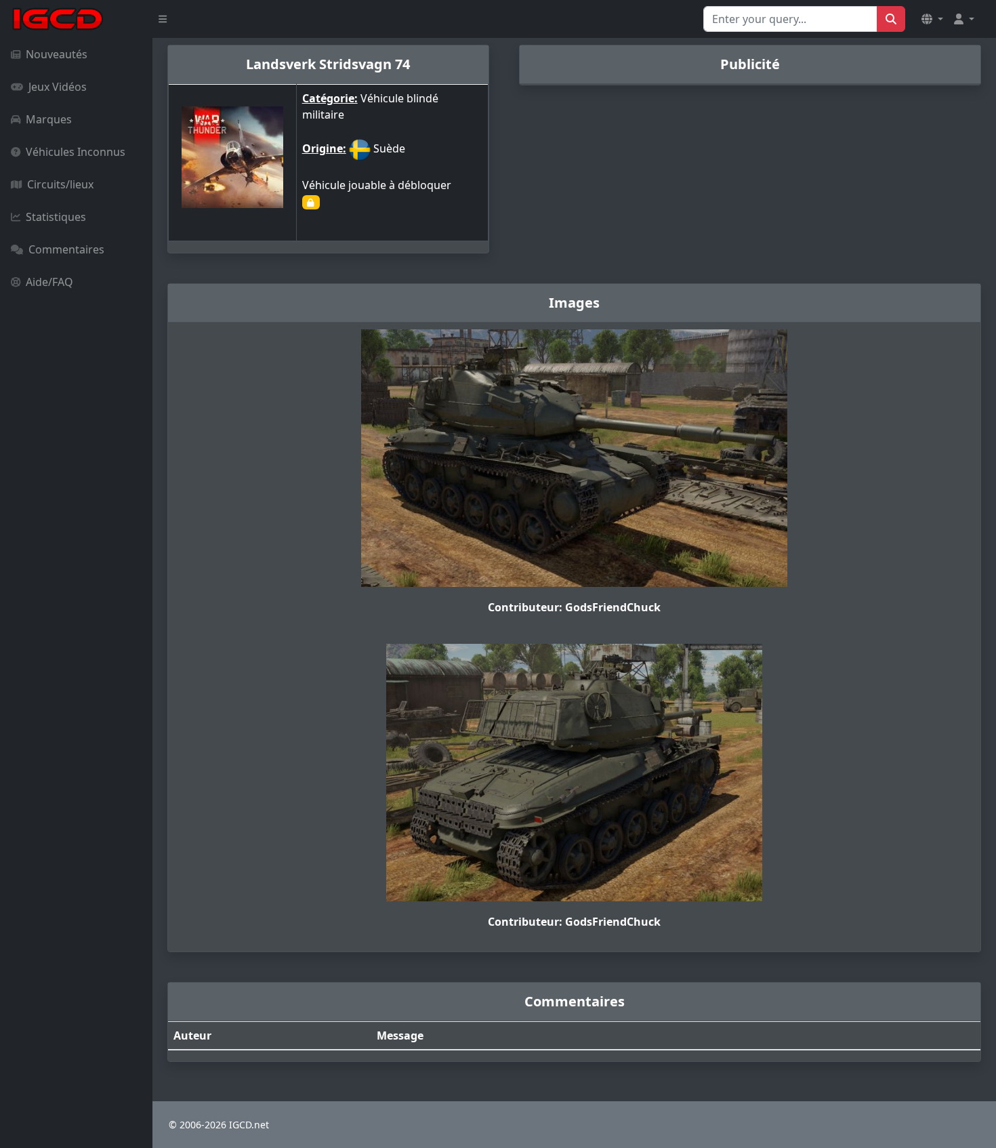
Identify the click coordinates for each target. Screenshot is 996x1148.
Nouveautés (56, 54)
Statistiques (56, 216)
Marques (49, 119)
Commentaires (66, 249)
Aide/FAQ (49, 281)
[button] (932, 19)
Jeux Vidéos (57, 86)
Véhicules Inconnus (75, 151)
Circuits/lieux (60, 184)
